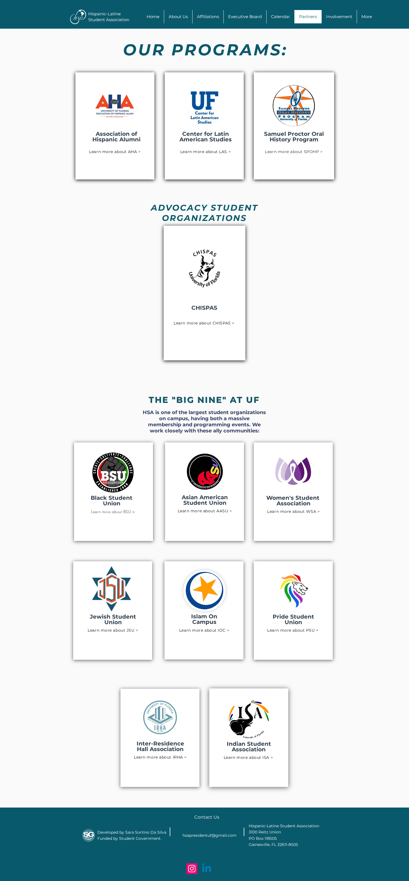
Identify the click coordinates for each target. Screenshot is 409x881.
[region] (114, 125)
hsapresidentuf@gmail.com (209, 835)
